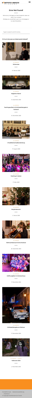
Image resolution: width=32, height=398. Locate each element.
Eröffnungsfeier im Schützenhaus (16, 276)
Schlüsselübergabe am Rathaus (16, 327)
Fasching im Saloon (16, 176)
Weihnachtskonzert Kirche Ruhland (16, 242)
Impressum (7, 393)
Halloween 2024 (16, 360)
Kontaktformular (6, 392)
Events (20, 358)
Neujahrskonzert (16, 209)
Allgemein (16, 62)
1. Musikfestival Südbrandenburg (16, 142)
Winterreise (16, 64)
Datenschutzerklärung (18, 392)
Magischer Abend (16, 93)
